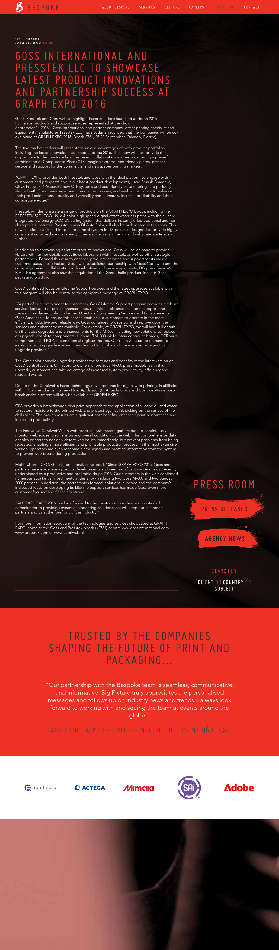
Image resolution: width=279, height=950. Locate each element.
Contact (252, 7)
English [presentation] (48, 43)
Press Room (224, 7)
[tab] (48, 43)
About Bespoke (116, 7)
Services (147, 7)
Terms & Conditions (147, 926)
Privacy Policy (128, 926)
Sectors (172, 7)
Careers (196, 7)
